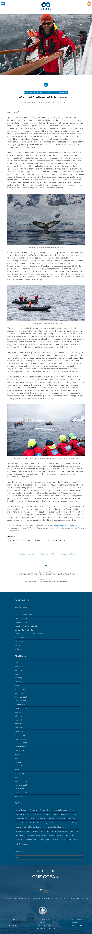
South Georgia (20, 645)
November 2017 (21, 743)
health (67, 823)
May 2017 (18, 762)
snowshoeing (31, 840)
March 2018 (19, 731)
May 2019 (18, 678)
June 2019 (18, 674)
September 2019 (21, 662)
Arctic (72, 810)
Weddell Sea (73, 840)
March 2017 (19, 770)
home (15, 920)
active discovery (21, 810)
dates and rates (45, 923)
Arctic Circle (20, 814)
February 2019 (20, 689)
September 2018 (21, 708)
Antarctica (21, 554)
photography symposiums (37, 835)
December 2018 (21, 697)
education (51, 818)
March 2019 (19, 685)
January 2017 (19, 777)
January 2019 (19, 693)
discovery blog (15, 925)
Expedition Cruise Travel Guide (26, 626)
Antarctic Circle (45, 810)
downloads (76, 923)
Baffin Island (36, 814)
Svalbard (55, 840)
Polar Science (62, 92)
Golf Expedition (56, 823)
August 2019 (19, 666)
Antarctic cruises (31, 92)
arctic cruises (76, 925)
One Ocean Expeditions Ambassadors (29, 634)
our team (78, 528)
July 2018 (18, 716)
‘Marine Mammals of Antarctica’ (66, 525)
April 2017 (18, 766)
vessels (63, 840)
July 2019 (18, 670)
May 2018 (18, 724)
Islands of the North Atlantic (25, 630)
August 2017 (19, 750)
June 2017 (18, 758)
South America (20, 641)
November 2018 (21, 701)
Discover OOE (39, 103)
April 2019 (18, 682)
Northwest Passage (23, 831)
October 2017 (20, 747)
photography (20, 835)
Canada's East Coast (68, 814)
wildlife (71, 554)
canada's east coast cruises (46, 928)
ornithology (74, 831)
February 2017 (20, 773)
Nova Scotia (45, 831)
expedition (61, 818)
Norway (35, 831)
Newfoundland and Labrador (54, 827)
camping (47, 814)
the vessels (14, 923)
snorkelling (19, 840)
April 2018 (18, 727)
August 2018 (19, 712)
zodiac (25, 844)
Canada (55, 814)
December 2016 (21, 781)
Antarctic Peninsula (60, 810)
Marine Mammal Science (48, 554)
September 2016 (21, 793)
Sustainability (19, 649)
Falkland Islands (21, 823)
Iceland (18, 827)
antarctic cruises (45, 925)
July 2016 (18, 796)
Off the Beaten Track (59, 831)
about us (45, 920)
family (32, 823)
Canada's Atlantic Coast (23, 615)
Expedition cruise (47, 92)
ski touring (70, 835)
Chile (32, 818)
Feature (40, 823)
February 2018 (20, 735)
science (63, 554)
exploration (32, 554)
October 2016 (20, 789)
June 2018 (18, 720)
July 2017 (18, 754)
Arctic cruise (19, 611)
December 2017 (21, 739)
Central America (21, 618)
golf (47, 823)
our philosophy (76, 920)
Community (41, 818)
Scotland (60, 835)
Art (28, 814)
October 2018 (20, 705)
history (74, 823)
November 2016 (21, 785)
